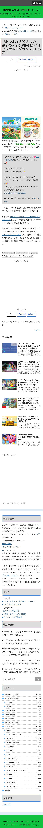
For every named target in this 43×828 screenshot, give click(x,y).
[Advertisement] (21, 93)
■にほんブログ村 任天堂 (11, 605)
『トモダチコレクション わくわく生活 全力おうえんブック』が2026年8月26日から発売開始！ (21, 662)
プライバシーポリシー (14, 28)
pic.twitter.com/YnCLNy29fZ (15, 193)
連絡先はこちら (11, 34)
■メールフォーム (8, 550)
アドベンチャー (23, 253)
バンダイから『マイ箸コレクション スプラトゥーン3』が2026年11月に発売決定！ (21, 641)
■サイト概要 (7, 544)
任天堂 (6, 256)
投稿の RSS (6, 804)
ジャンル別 (34, 253)
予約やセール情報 (9, 253)
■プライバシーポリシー (11, 547)
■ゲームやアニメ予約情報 (12, 617)
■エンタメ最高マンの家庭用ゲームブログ (18, 601)
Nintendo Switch (16, 256)
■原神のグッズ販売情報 (11, 611)
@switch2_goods (25, 31)
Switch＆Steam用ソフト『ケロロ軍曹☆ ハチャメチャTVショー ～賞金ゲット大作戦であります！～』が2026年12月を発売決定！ (21, 652)
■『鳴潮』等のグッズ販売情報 (14, 614)
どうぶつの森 (29, 256)
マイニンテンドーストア (11, 235)
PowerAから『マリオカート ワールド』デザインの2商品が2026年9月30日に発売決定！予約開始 (21, 670)
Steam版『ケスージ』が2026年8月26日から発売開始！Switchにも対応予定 (21, 633)
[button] (38, 679)
